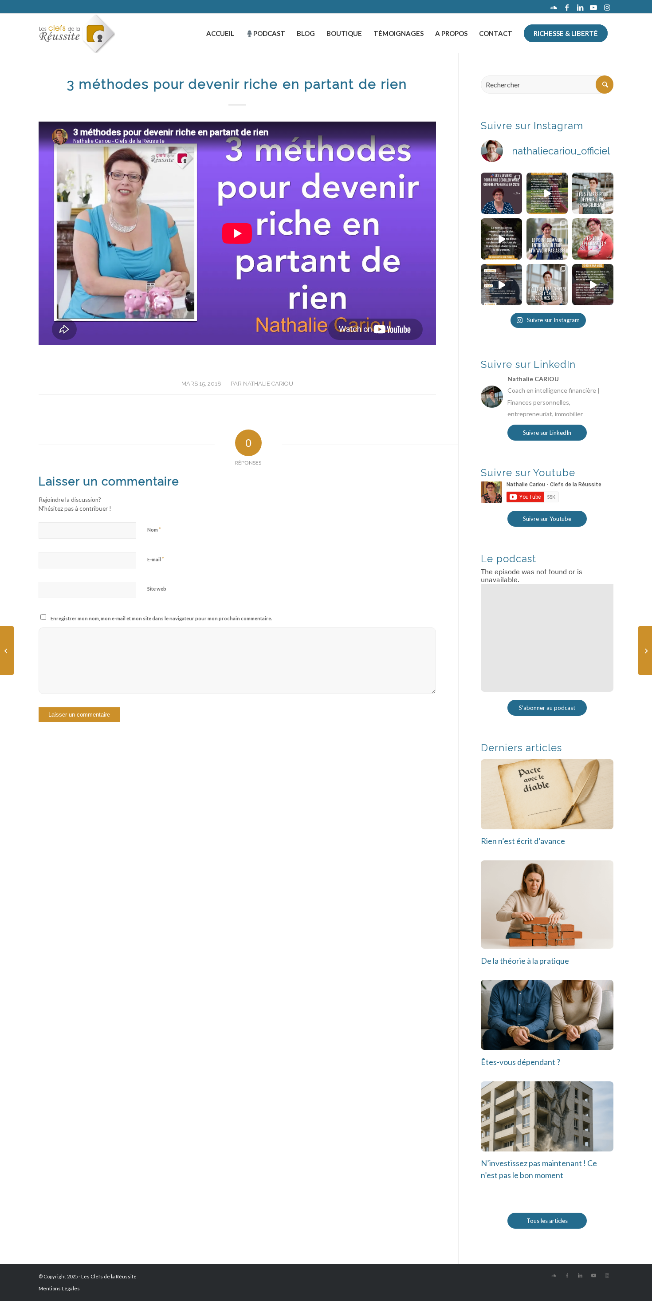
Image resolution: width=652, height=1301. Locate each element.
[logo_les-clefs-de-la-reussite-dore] (77, 33)
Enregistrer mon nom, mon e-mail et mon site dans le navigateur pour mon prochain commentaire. (161, 618)
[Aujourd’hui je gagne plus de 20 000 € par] (592, 284)
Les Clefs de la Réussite (109, 1276)
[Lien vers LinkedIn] (580, 6)
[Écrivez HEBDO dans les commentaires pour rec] (547, 193)
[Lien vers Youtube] (593, 6)
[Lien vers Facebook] (566, 6)
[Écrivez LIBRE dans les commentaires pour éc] (592, 193)
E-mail (155, 559)
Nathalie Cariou (268, 383)
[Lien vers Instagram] (606, 6)
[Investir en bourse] (7, 650)
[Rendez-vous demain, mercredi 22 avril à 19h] (501, 193)
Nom (154, 529)
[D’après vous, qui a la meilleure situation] (501, 284)
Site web (156, 588)
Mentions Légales (59, 1288)
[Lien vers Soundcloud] (553, 6)
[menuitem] (220, 33)
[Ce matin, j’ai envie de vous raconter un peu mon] (547, 284)
